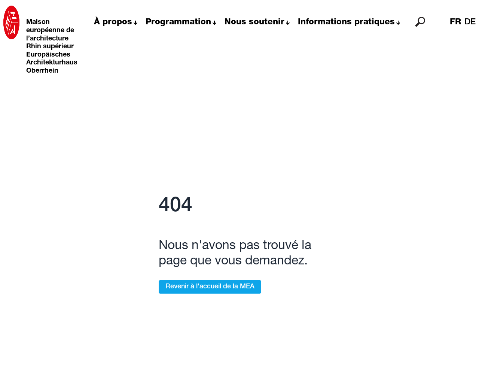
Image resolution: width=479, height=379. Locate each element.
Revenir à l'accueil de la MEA (209, 287)
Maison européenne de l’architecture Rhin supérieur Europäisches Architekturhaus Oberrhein (51, 47)
